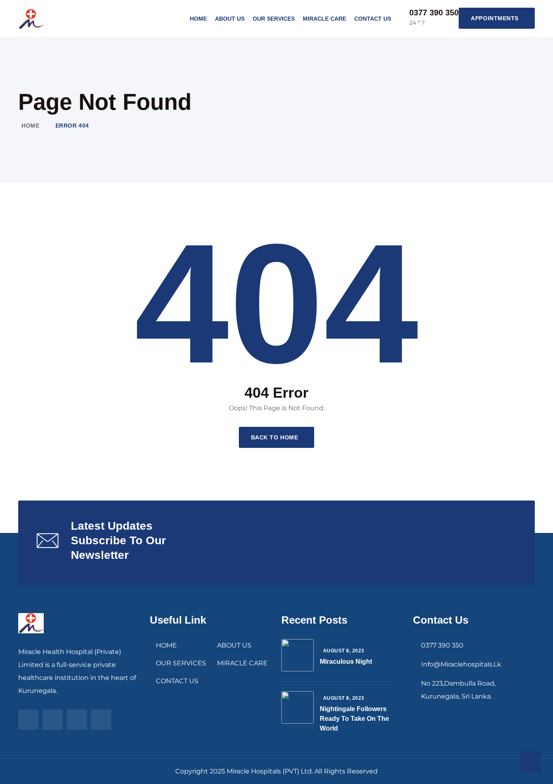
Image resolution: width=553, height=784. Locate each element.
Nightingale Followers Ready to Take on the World (354, 718)
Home (30, 125)
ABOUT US (230, 18)
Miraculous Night (346, 661)
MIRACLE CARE (324, 18)
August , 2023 (343, 651)
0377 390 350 (434, 12)
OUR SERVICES (274, 18)
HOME (198, 18)
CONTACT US (372, 18)
